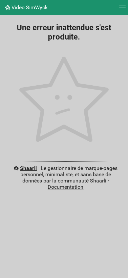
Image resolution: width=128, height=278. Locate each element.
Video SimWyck (29, 7)
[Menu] (122, 9)
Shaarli (28, 168)
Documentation (65, 187)
